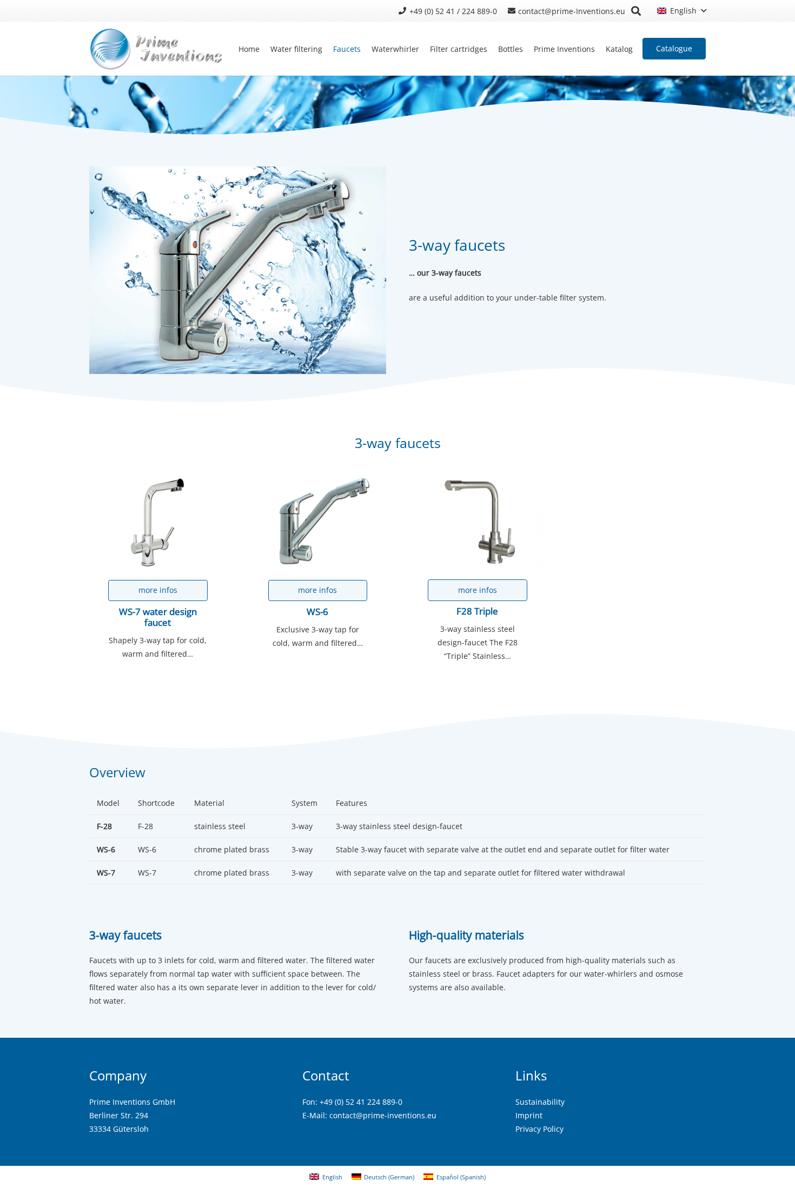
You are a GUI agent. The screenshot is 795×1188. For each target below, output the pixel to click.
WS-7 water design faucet (158, 617)
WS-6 (317, 611)
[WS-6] (318, 521)
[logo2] (156, 48)
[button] (636, 11)
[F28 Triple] (477, 521)
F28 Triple (477, 611)
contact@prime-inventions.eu (382, 1115)
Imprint (528, 1115)
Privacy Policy (539, 1129)
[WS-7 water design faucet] (158, 521)
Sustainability (540, 1102)
